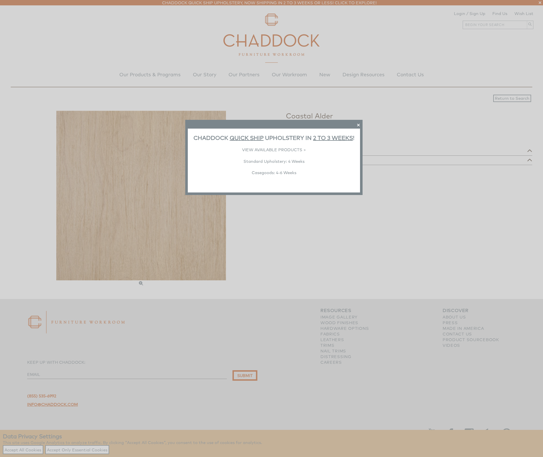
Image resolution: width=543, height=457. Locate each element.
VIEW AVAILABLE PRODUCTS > (274, 149)
